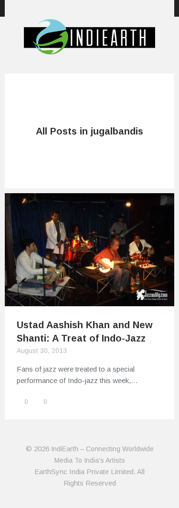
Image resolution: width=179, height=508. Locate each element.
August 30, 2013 (42, 350)
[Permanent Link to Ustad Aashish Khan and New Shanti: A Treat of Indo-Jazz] (89, 300)
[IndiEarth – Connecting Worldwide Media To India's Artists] (89, 48)
